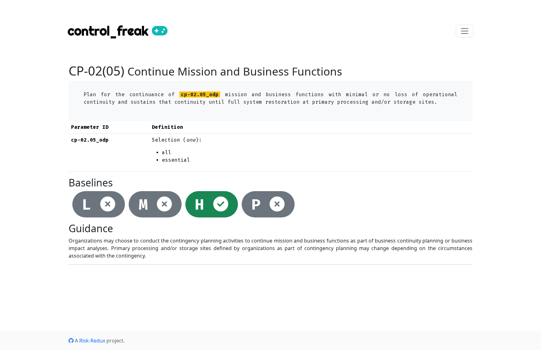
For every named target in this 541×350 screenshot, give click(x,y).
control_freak (110, 31)
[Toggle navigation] (464, 31)
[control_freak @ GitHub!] (71, 340)
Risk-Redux (92, 340)
